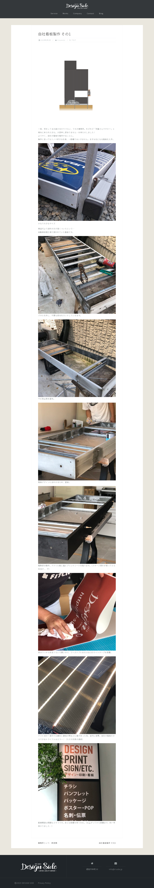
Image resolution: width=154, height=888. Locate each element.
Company (77, 13)
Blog (101, 13)
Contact (90, 13)
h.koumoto (61, 40)
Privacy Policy (44, 883)
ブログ (73, 40)
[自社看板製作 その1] (77, 84)
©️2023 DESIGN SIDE (24, 883)
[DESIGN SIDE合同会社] (39, 867)
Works (65, 13)
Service (54, 13)
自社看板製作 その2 (107, 843)
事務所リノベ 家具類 (47, 843)
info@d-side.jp (115, 869)
